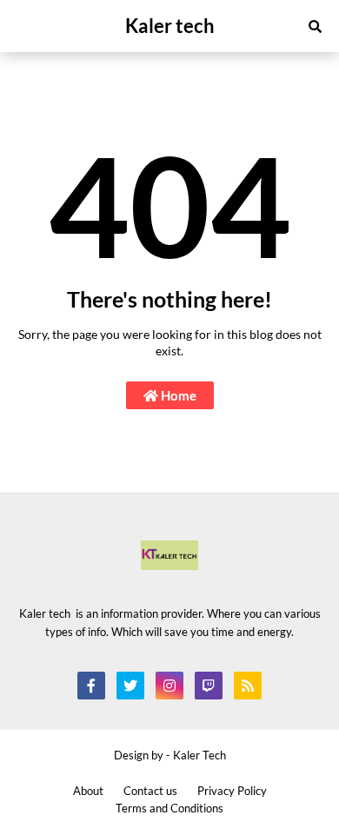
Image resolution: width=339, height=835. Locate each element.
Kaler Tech (199, 755)
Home (177, 395)
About (88, 791)
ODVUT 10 (30, 501)
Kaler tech (170, 25)
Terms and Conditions (169, 808)
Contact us (150, 791)
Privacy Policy (232, 791)
